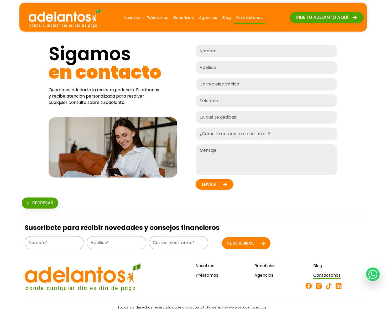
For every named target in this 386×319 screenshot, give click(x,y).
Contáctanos (249, 17)
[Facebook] (308, 286)
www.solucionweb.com (249, 307)
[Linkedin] (338, 286)
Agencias (208, 17)
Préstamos (157, 17)
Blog (226, 17)
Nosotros (133, 17)
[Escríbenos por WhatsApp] (373, 274)
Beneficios (184, 17)
